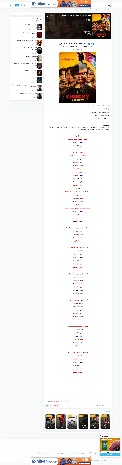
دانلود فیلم (85, 453)
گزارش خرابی (56, 405)
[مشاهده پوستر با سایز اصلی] (101, 26)
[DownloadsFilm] (110, 5)
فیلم (100, 10)
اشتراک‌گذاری (48, 405)
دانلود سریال (91, 43)
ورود (17, 5)
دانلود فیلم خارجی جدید (55, 453)
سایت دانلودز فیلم (43, 453)
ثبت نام (12, 5)
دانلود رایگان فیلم (94, 453)
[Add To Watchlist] (51, 15)
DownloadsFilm (106, 10)
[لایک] (89, 33)
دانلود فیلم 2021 (77, 453)
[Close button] (119, 436)
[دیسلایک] (85, 33)
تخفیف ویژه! (110, 455)
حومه (81, 127)
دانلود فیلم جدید (66, 453)
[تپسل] (31, 8)
